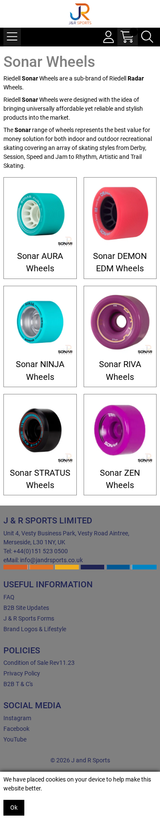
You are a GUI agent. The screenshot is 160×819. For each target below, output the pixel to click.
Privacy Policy (21, 673)
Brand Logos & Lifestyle (34, 629)
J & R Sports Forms (28, 618)
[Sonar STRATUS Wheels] (40, 430)
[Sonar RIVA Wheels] (120, 322)
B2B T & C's (18, 684)
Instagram (17, 718)
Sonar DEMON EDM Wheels (120, 262)
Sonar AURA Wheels (40, 262)
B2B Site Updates (26, 607)
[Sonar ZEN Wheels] (120, 430)
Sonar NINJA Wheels (40, 370)
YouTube (14, 739)
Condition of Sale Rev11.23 (39, 662)
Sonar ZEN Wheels (120, 479)
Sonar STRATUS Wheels (40, 479)
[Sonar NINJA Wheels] (40, 322)
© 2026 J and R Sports (80, 760)
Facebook (16, 728)
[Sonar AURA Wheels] (40, 214)
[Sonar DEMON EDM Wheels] (120, 214)
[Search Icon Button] (147, 37)
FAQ (9, 597)
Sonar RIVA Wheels (120, 370)
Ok (13, 807)
